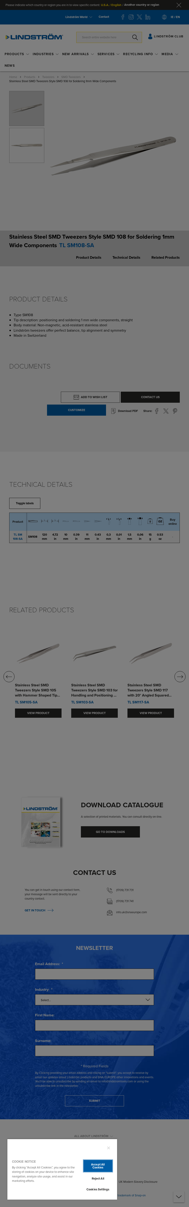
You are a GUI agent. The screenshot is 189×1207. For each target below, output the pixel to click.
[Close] (108, 1148)
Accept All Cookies (98, 1166)
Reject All (98, 1178)
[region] (62, 1169)
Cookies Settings (97, 1189)
